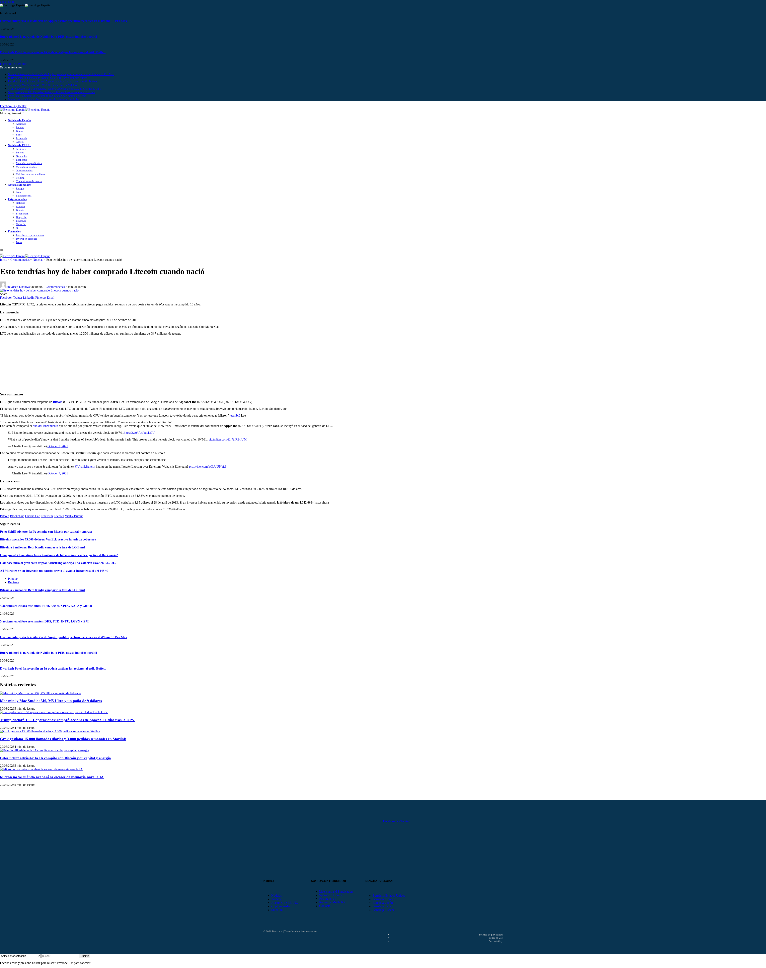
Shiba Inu (21, 224)
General (20, 141)
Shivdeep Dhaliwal (18, 286)
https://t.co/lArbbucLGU (139, 432)
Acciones (21, 123)
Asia (18, 192)
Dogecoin (21, 217)
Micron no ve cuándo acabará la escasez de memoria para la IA (43, 99)
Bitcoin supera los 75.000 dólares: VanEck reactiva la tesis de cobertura (48, 539)
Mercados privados (26, 166)
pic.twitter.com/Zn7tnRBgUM (227, 439)
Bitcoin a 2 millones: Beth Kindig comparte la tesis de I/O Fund (42, 547)
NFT (18, 227)
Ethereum (21, 220)
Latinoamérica (24, 195)
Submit (85, 955)
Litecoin (59, 516)
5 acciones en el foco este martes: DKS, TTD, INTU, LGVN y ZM (44, 621)
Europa (20, 188)
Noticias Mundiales (19, 184)
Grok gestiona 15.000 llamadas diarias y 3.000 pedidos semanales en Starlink (51, 92)
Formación (14, 231)
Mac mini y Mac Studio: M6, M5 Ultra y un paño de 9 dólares (43, 85)
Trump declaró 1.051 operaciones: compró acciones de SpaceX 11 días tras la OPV (55, 88)
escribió (235, 415)
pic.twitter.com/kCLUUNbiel (207, 466)
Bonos (19, 130)
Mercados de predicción (29, 163)
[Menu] (1, 250)
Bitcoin (20, 209)
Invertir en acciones (26, 238)
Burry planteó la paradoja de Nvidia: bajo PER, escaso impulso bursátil (48, 36)
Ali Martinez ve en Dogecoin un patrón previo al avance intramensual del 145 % (54, 570)
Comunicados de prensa (29, 181)
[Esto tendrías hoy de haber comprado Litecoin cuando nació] (39, 290)
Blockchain (22, 213)
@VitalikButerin (84, 466)
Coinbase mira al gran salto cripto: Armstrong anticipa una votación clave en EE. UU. (58, 563)
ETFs (19, 134)
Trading (20, 177)
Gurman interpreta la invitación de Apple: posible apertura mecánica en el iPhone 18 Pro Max (63, 21)
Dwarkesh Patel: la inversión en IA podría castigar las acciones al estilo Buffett (53, 52)
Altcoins (20, 206)
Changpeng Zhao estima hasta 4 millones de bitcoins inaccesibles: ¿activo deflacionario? (59, 555)
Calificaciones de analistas (30, 174)
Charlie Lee (32, 516)
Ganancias (21, 156)
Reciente (13, 582)
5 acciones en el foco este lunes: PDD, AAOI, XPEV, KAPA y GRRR (46, 605)
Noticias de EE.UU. (19, 145)
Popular (13, 578)
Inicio (3, 259)
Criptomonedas (17, 199)
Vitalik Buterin (74, 516)
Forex (19, 242)
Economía (21, 138)
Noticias (20, 202)
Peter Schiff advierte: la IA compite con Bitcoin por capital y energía (47, 95)
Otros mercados (24, 170)
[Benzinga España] (25, 109)
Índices (20, 127)
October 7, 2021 (57, 446)
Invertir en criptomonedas (30, 235)
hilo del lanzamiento (45, 426)
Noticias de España (19, 120)
